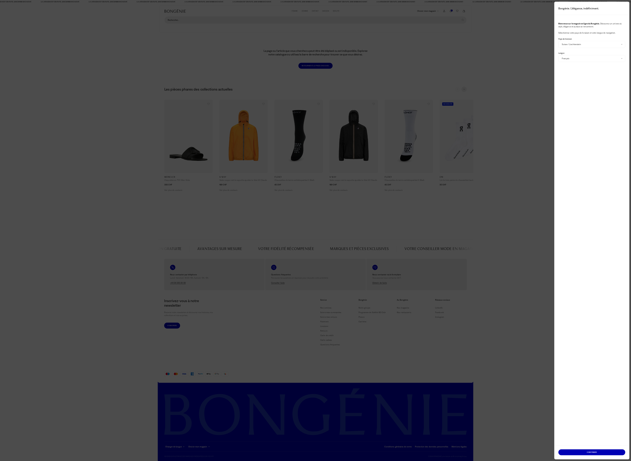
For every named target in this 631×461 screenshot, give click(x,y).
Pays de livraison (565, 39)
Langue (561, 53)
